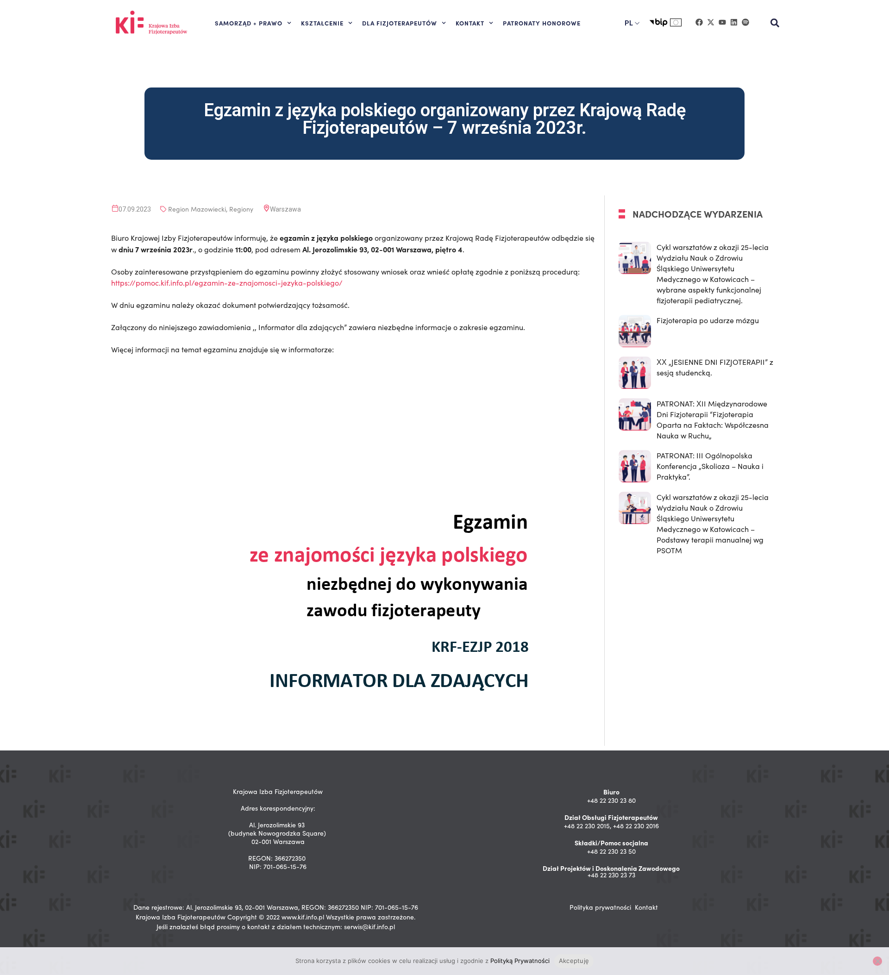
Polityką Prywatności (520, 960)
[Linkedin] (734, 22)
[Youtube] (722, 22)
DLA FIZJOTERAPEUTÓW (399, 23)
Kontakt (646, 907)
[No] (877, 961)
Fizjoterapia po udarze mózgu (708, 320)
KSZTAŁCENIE (322, 23)
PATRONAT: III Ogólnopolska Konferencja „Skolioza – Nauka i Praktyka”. (710, 465)
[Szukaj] (775, 23)
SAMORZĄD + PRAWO (248, 23)
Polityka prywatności (600, 907)
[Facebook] (699, 22)
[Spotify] (745, 22)
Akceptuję (574, 960)
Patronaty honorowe (542, 23)
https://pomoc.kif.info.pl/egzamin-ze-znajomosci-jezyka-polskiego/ (227, 283)
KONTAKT (470, 23)
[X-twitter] (710, 22)
